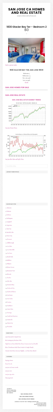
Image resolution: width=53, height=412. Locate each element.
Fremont (9, 239)
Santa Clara (10, 309)
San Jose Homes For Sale (17, 87)
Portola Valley (10, 284)
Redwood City (10, 288)
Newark (9, 274)
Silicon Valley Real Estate (40, 404)
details (26, 82)
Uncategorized (9, 378)
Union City (10, 323)
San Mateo (9, 305)
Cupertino (9, 225)
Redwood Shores (11, 291)
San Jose (9, 302)
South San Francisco (12, 316)
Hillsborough (10, 243)
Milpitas (9, 263)
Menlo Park (10, 256)
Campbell (9, 222)
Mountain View (11, 270)
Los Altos (9, 246)
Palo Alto (9, 281)
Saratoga (9, 312)
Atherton (9, 208)
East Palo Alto (10, 232)
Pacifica (9, 277)
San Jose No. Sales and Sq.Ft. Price (14, 159)
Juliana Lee (17, 401)
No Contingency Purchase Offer (13, 340)
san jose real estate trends (11, 367)
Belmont (9, 211)
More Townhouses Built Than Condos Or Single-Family (19, 347)
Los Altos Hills (10, 249)
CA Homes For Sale (41, 405)
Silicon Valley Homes (41, 403)
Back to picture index (11, 65)
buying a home (9, 360)
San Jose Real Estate (15, 95)
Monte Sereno (10, 267)
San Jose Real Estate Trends (26, 399)
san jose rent (8, 371)
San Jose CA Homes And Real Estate (26, 11)
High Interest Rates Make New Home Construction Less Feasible (21, 344)
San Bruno (10, 295)
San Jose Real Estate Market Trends (26, 100)
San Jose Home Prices (11, 128)
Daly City (9, 229)
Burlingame (10, 218)
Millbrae (9, 260)
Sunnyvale (9, 319)
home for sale (8, 364)
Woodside (9, 326)
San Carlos (10, 298)
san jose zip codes (9, 374)
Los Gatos (9, 253)
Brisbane (9, 215)
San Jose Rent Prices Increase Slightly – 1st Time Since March (20, 351)
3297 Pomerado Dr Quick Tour (13, 337)
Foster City (9, 235)
